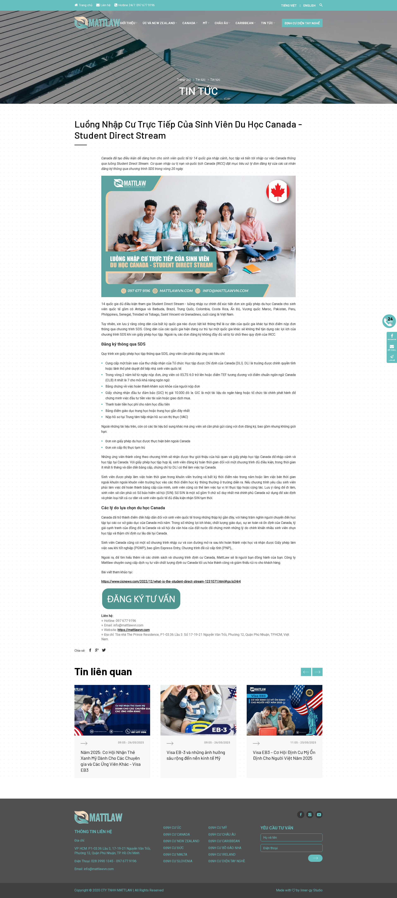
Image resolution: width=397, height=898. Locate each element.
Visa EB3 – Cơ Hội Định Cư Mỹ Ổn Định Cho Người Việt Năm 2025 (284, 755)
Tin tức (267, 23)
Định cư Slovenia (177, 861)
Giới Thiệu (127, 23)
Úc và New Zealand (159, 23)
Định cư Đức (173, 848)
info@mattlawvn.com (99, 869)
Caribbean (245, 23)
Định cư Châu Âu (222, 834)
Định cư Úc (172, 828)
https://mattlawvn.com (134, 630)
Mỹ (205, 23)
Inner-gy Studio (311, 890)
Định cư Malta (175, 854)
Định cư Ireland (222, 854)
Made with (283, 890)
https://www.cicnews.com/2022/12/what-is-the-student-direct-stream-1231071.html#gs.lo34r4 (171, 581)
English (309, 5)
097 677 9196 (145, 5)
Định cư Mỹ (217, 828)
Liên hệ (105, 5)
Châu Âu (221, 23)
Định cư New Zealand (181, 841)
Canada (188, 23)
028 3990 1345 (102, 861)
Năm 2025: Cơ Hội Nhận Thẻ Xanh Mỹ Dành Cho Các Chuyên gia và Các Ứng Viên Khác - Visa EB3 (111, 761)
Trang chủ (85, 5)
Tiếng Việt (289, 5)
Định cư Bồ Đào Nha (224, 848)
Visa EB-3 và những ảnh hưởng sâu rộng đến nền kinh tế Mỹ (196, 755)
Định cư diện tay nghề (302, 23)
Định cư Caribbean (224, 841)
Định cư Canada (176, 834)
